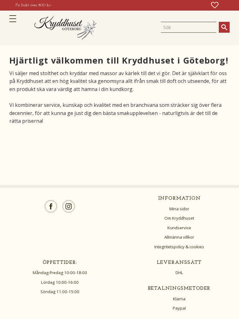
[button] (14, 18)
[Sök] (224, 27)
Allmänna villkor (179, 237)
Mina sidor (179, 209)
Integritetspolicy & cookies (179, 247)
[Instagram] (68, 206)
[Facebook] (50, 206)
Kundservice (179, 228)
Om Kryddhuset (179, 218)
